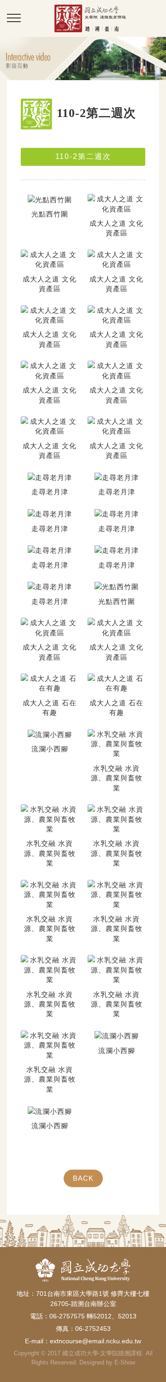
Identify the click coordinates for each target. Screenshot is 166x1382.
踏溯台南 (90, 18)
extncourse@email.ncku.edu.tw (95, 1341)
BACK (83, 1178)
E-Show (124, 1362)
